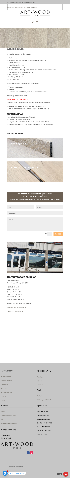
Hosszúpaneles (6, 376)
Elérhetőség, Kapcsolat (8, 415)
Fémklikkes (4, 384)
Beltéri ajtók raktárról (44, 400)
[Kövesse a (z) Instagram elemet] (31, 452)
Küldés (58, 234)
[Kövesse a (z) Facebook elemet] (28, 452)
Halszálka (4, 388)
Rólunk (3, 411)
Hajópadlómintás (6, 392)
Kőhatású (4, 396)
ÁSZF (2, 419)
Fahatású (40, 377)
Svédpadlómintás (6, 380)
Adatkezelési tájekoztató (8, 423)
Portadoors (40, 396)
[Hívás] (65, 474)
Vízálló (3, 400)
